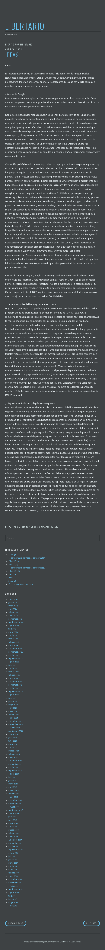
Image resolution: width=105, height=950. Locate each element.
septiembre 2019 (15, 770)
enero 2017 (13, 876)
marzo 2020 (13, 751)
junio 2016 (12, 899)
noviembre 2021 (15, 685)
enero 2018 (13, 836)
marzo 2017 (13, 869)
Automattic (76, 942)
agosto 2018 (13, 813)
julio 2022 (12, 665)
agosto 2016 (13, 892)
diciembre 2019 (15, 761)
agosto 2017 (13, 853)
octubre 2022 (14, 655)
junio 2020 (12, 741)
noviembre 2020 (15, 724)
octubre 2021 (13, 688)
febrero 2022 (14, 675)
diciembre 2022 (15, 648)
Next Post (93, 923)
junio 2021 (12, 701)
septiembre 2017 (15, 850)
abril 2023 (12, 635)
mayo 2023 (13, 632)
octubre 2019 (14, 767)
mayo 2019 (13, 784)
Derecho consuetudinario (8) (20, 584)
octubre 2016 (14, 886)
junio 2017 (12, 860)
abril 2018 (12, 827)
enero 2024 (13, 616)
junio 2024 (12, 602)
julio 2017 (12, 856)
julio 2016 (12, 896)
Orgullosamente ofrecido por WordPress (39, 942)
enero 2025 (13, 599)
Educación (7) (14, 561)
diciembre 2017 (15, 840)
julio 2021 (12, 698)
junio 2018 (12, 820)
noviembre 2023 (15, 619)
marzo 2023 (13, 639)
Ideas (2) (12, 574)
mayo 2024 (13, 606)
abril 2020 (12, 747)
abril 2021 (12, 708)
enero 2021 (13, 718)
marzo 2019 (13, 790)
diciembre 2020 (15, 721)
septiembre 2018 (15, 810)
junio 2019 (12, 780)
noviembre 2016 (15, 883)
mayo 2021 (13, 705)
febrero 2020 (14, 754)
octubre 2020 (14, 728)
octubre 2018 (14, 807)
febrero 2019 (14, 794)
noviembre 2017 (15, 843)
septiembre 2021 (15, 691)
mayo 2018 (13, 823)
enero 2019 (13, 797)
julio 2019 (12, 777)
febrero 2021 (13, 714)
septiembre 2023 (15, 622)
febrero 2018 (14, 833)
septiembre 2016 (15, 889)
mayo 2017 (13, 863)
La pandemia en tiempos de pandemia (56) (27, 568)
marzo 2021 (13, 711)
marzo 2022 (13, 672)
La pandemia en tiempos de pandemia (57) (26, 558)
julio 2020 (12, 738)
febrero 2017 (13, 873)
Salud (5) (12, 555)
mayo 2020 (13, 744)
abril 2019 (12, 787)
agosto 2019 (13, 774)
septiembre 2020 (15, 731)
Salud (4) (12, 581)
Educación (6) (14, 571)
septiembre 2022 (15, 658)
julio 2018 (12, 817)
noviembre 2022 (15, 652)
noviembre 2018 (15, 803)
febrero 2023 (13, 642)
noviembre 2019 (15, 764)
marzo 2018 (13, 830)
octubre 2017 (13, 846)
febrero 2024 (14, 612)
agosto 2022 (13, 662)
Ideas (54, 526)
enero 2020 (13, 757)
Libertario (24, 25)
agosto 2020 (13, 734)
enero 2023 (13, 645)
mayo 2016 (13, 902)
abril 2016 (12, 906)
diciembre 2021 (15, 681)
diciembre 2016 (15, 879)
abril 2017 (12, 866)
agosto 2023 (13, 625)
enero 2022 (13, 678)
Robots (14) (13, 564)
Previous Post (17, 923)
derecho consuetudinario (34, 526)
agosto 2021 (13, 695)
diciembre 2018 (15, 800)
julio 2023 (12, 629)
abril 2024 (12, 609)
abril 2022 (12, 668)
